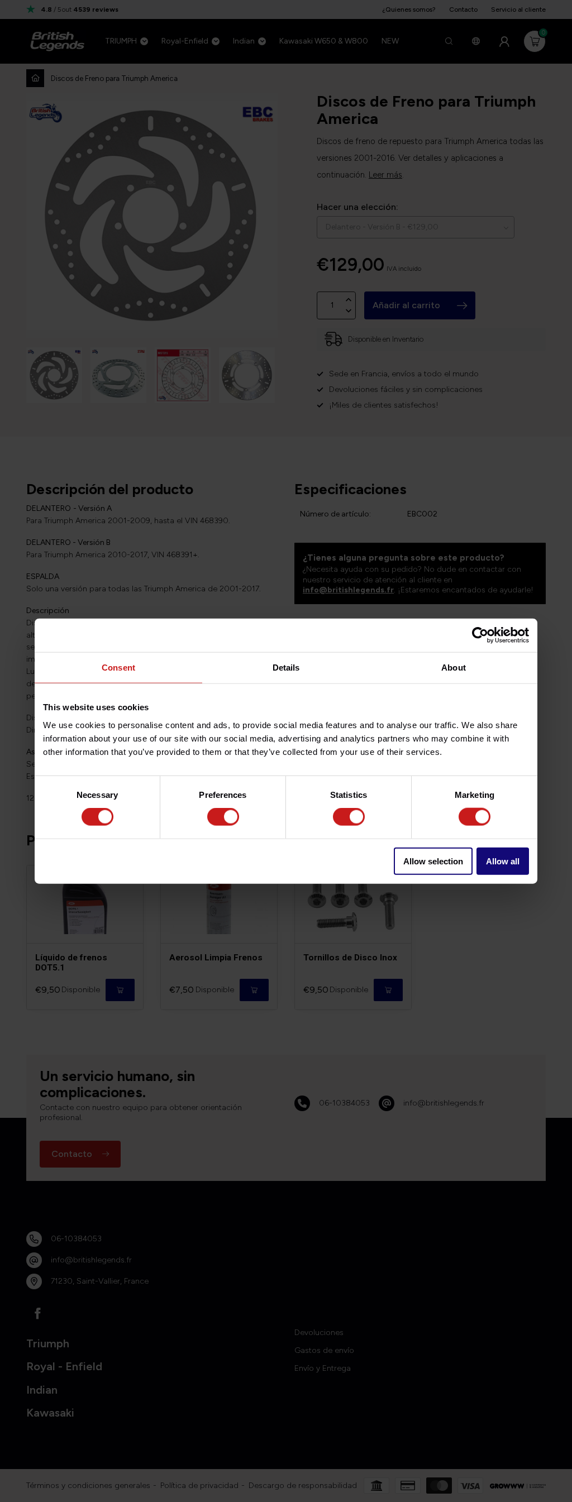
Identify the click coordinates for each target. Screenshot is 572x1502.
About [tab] (453, 667)
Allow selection (433, 860)
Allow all (502, 860)
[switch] (223, 817)
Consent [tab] (118, 667)
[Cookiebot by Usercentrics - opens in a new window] (480, 635)
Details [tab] (286, 667)
